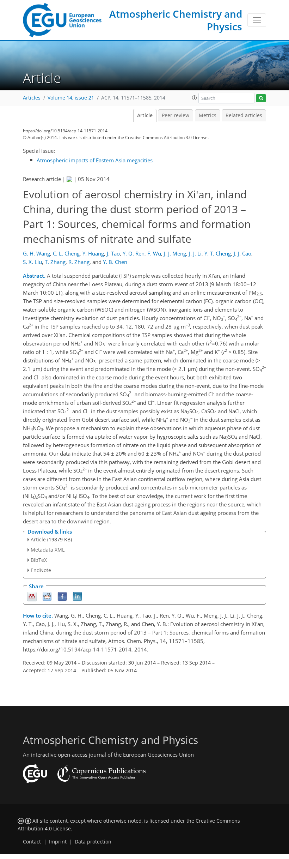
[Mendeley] (32, 596)
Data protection (93, 842)
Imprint (58, 842)
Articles (32, 98)
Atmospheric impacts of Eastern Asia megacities (95, 160)
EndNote (41, 570)
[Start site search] (261, 98)
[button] (194, 98)
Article (145, 115)
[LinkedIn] (77, 596)
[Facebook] (62, 596)
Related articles (244, 115)
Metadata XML (47, 549)
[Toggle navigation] (256, 20)
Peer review (175, 115)
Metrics (207, 115)
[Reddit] (47, 596)
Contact (32, 842)
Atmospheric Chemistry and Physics (175, 20)
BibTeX (39, 560)
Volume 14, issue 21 (71, 98)
